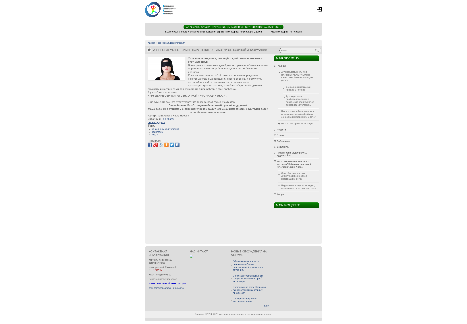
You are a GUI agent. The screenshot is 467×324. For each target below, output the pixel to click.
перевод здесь (156, 122)
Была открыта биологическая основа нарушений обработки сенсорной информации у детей (213, 31)
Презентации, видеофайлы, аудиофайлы (292, 154)
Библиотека (283, 141)
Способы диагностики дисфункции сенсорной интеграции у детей (294, 176)
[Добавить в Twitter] (172, 145)
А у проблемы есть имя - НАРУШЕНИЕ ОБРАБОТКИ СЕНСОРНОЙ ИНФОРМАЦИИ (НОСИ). (233, 27)
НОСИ (155, 134)
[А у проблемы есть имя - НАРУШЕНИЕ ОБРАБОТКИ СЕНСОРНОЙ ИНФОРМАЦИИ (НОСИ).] (166, 80)
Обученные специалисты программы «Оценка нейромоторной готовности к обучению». (248, 265)
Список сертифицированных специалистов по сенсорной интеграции (248, 279)
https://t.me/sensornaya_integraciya (166, 288)
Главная (151, 43)
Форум (280, 194)
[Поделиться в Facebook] (150, 145)
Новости (281, 130)
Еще (266, 305)
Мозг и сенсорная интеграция (286, 31)
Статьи (280, 135)
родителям (157, 132)
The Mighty (167, 118)
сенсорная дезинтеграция (171, 43)
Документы (283, 147)
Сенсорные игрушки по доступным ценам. (245, 300)
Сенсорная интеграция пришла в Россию (298, 88)
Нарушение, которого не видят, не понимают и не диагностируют (299, 187)
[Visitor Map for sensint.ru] (191, 257)
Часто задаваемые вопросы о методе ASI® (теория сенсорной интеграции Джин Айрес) (294, 164)
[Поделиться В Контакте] (177, 145)
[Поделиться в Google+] (155, 145)
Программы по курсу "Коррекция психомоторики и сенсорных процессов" (250, 290)
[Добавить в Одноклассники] (166, 145)
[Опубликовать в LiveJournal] (161, 145)
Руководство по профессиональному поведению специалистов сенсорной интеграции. (300, 100)
